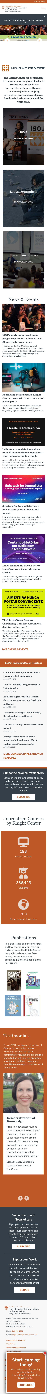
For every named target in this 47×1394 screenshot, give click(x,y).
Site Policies (11, 1344)
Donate (24, 1290)
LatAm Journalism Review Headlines (23, 663)
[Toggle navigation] (43, 9)
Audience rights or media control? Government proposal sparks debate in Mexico (22, 700)
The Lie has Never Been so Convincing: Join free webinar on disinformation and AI (21, 623)
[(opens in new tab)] (14, 980)
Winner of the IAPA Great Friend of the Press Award (23, 21)
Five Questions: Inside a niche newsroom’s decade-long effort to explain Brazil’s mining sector (20, 740)
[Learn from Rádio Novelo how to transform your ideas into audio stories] (23, 548)
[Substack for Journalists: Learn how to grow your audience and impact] (23, 488)
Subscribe (23, 797)
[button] (7, 40)
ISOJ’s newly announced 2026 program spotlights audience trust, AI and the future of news (22, 338)
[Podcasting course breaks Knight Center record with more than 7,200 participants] (23, 377)
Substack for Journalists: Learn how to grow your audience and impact (20, 509)
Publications (23, 937)
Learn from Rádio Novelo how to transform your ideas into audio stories (21, 569)
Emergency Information (15, 1340)
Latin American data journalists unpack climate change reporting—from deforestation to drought (22, 452)
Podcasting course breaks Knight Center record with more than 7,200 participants (23, 398)
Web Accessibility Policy (16, 1347)
